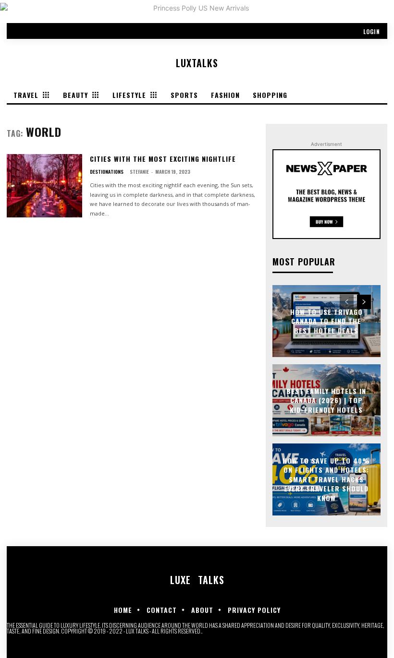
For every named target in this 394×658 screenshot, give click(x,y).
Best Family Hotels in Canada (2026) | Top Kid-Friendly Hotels (326, 399)
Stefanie (139, 171)
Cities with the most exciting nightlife (163, 159)
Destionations (106, 171)
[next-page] (364, 302)
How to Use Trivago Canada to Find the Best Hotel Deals (326, 320)
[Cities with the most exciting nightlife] (44, 185)
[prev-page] (347, 302)
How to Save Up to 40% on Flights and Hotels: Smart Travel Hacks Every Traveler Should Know (326, 479)
